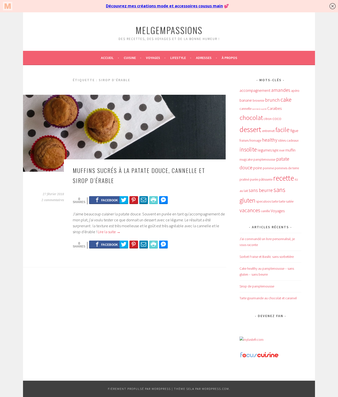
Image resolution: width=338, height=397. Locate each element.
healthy (269, 140)
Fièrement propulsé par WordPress (139, 389)
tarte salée (286, 201)
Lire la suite (109, 231)
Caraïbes (274, 108)
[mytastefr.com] (252, 339)
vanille (265, 211)
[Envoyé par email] (143, 200)
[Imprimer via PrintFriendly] (153, 200)
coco (276, 118)
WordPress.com (215, 389)
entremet (268, 131)
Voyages (153, 58)
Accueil (107, 58)
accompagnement (255, 90)
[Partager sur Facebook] (106, 200)
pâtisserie (265, 179)
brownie (258, 100)
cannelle (245, 108)
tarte (275, 201)
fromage (255, 140)
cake (286, 99)
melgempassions (169, 30)
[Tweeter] (124, 200)
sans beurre (261, 190)
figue (294, 130)
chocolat (251, 117)
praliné (244, 179)
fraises (244, 140)
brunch (272, 100)
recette (283, 178)
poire (257, 167)
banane (246, 100)
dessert (250, 129)
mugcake (246, 159)
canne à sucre (259, 109)
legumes (265, 150)
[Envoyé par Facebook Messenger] (163, 200)
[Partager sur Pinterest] (133, 200)
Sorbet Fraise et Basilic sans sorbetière (267, 256)
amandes (280, 90)
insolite (248, 149)
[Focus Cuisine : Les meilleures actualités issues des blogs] (259, 357)
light (275, 150)
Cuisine (130, 58)
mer (282, 150)
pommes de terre (287, 168)
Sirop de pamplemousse (257, 286)
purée (254, 179)
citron (268, 118)
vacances (250, 210)
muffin (290, 150)
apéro (295, 90)
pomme (268, 168)
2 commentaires (53, 200)
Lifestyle (178, 58)
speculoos (263, 201)
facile (282, 130)
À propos (229, 58)
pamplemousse (264, 159)
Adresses (204, 58)
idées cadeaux (288, 140)
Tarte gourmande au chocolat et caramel (268, 298)
